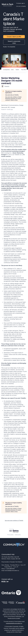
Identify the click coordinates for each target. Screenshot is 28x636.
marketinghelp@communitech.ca (14, 623)
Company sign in (20, 3)
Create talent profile (14, 37)
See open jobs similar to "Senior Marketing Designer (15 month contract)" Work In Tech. (13, 98)
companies (6, 69)
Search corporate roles (14, 42)
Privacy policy (10, 534)
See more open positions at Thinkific (14, 520)
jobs (12, 69)
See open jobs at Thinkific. (12, 94)
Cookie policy (18, 534)
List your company (21, 6)
